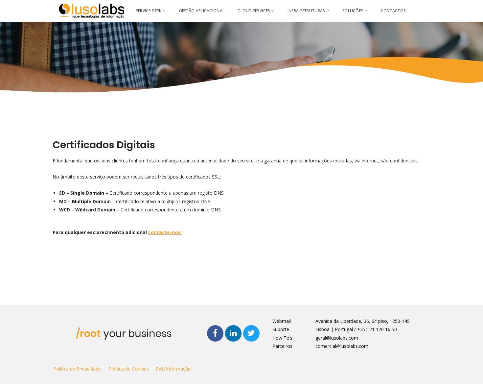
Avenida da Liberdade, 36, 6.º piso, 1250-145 (362, 321)
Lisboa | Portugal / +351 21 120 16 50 (356, 329)
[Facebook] (215, 333)
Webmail (281, 321)
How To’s (282, 338)
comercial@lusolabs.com (341, 346)
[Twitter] (251, 333)
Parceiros (282, 346)
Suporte (280, 329)
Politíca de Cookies (128, 369)
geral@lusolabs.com (336, 338)
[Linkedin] (233, 333)
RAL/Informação (173, 369)
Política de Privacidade (77, 369)
